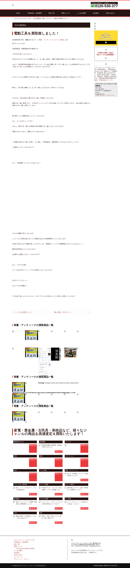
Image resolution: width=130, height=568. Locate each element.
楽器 (15, 456)
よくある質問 (81, 13)
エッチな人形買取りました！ (24, 312)
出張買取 (25, 548)
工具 (66, 40)
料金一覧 (51, 13)
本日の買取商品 (37, 18)
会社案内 (96, 13)
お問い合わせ (110, 13)
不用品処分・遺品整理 (34, 13)
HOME (18, 13)
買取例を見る (33, 445)
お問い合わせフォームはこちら (105, 95)
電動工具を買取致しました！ (61, 18)
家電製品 (17, 499)
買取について (66, 13)
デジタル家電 (44, 499)
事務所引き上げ (19, 442)
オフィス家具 (59, 40)
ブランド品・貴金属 (20, 484)
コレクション (69, 456)
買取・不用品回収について (103, 80)
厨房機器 (42, 442)
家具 (41, 513)
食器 (41, 456)
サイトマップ (18, 557)
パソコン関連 (44, 484)
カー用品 (68, 499)
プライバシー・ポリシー (21, 559)
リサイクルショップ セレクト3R (24, 540)
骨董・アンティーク (46, 40)
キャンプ (68, 442)
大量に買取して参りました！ (63, 312)
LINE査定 (19, 548)
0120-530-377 (106, 6)
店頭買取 (31, 548)
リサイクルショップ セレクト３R (22, 18)
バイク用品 (43, 470)
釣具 (15, 470)
